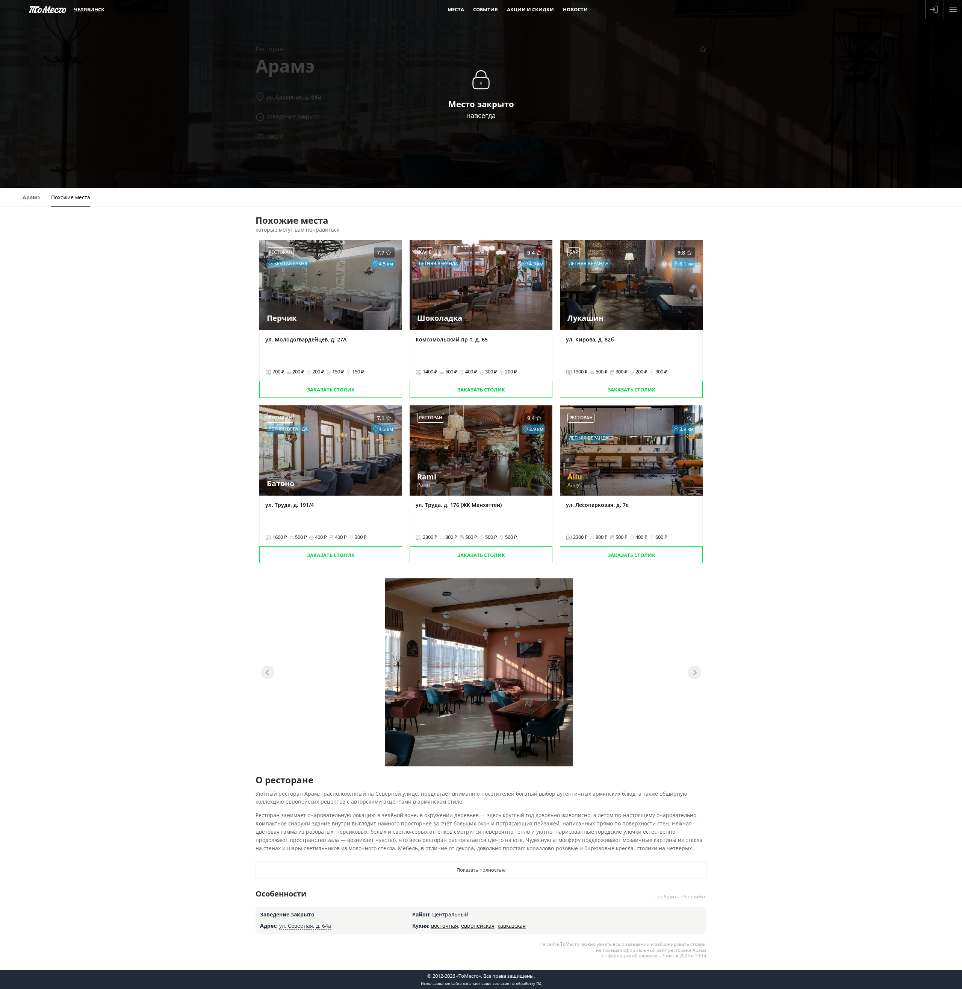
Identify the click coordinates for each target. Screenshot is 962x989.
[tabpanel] (479, 672)
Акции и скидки (530, 9)
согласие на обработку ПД (517, 983)
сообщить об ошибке (680, 896)
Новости (575, 9)
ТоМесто (48, 9)
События (485, 9)
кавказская (512, 925)
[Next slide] (694, 672)
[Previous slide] (267, 672)
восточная (444, 925)
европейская (478, 925)
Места (456, 9)
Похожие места (70, 197)
